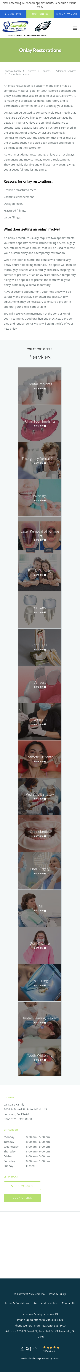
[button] (40, 14)
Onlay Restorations (19, 74)
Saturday (27, 1161)
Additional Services (66, 71)
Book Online (22, 1197)
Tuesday (27, 1142)
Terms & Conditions (17, 1303)
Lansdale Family (13, 71)
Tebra (56, 1358)
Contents (31, 71)
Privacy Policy (57, 1294)
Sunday (19, 1166)
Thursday (27, 1151)
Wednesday (27, 1146)
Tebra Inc (39, 1294)
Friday (27, 1156)
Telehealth (28, 3)
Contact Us (68, 1303)
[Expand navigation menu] (75, 28)
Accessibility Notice (45, 1303)
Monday (27, 1137)
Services (46, 71)
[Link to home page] (35, 28)
